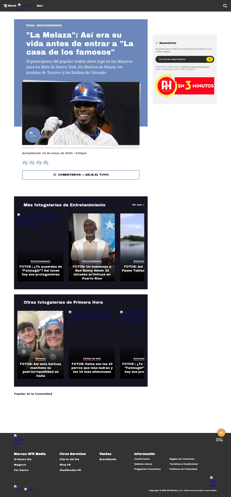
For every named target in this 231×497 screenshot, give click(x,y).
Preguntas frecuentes (147, 469)
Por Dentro (21, 470)
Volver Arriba (219, 439)
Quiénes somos (143, 464)
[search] (225, 6)
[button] (32, 163)
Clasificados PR (70, 470)
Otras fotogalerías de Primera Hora (63, 302)
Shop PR (65, 465)
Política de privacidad (200, 67)
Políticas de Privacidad (183, 469)
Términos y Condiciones (183, 464)
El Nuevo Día (22, 459)
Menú (12, 5)
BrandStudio (108, 459)
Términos (185, 67)
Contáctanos (142, 459)
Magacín (20, 465)
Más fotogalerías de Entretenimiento (65, 205)
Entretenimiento (49, 25)
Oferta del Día (69, 459)
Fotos (30, 25)
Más (40, 6)
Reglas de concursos (181, 459)
